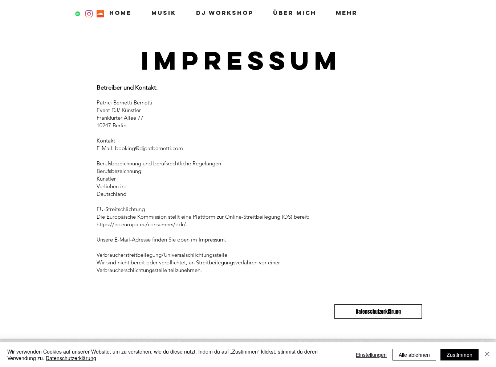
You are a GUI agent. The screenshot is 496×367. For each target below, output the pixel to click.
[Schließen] (487, 354)
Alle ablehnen (414, 354)
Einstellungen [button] (371, 354)
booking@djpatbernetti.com (149, 148)
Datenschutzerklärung (71, 358)
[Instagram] (89, 13)
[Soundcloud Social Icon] (100, 13)
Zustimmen (459, 354)
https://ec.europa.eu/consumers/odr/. (142, 224)
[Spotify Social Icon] (77, 13)
